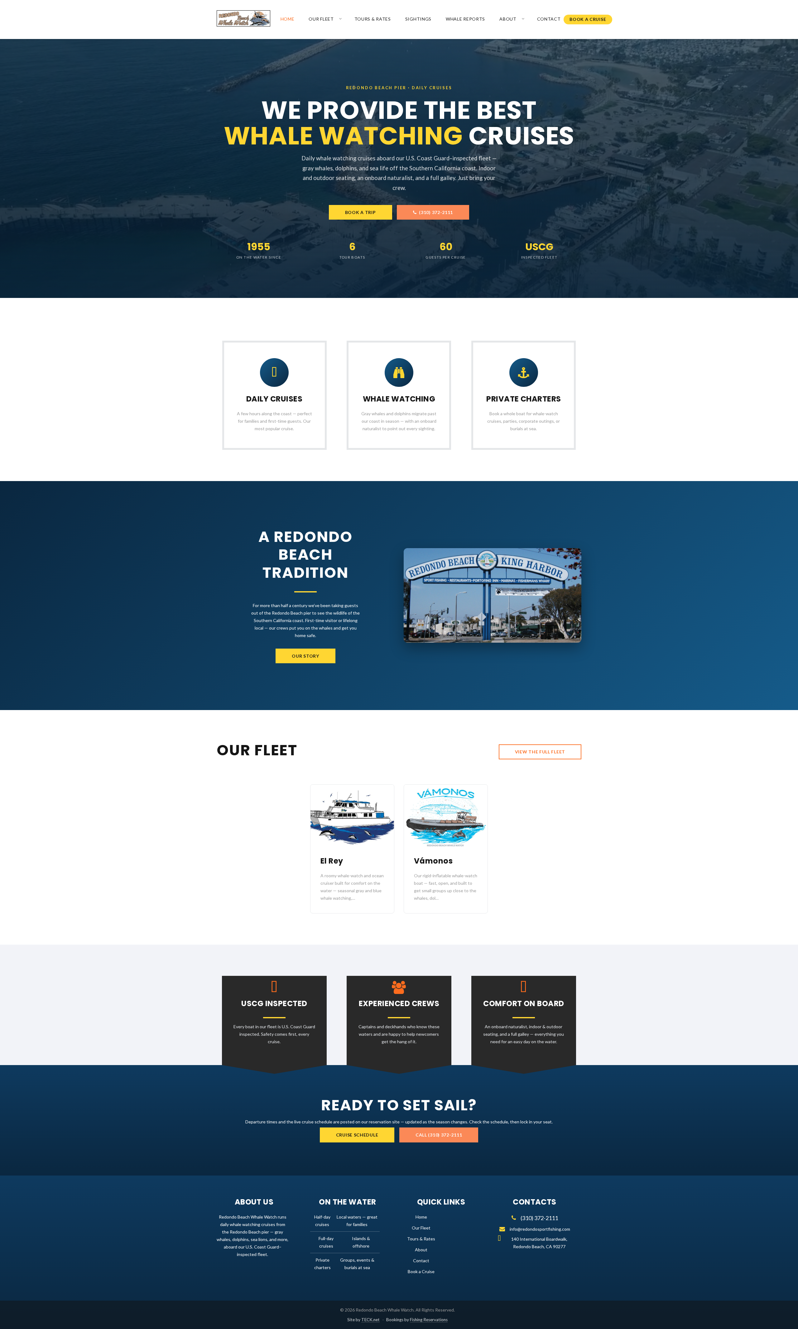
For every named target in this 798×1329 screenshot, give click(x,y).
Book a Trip (360, 212)
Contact (549, 19)
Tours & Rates (372, 19)
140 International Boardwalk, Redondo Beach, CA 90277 (539, 1242)
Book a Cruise (588, 19)
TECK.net (370, 1319)
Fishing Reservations (429, 1319)
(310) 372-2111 (435, 212)
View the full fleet (540, 751)
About (508, 19)
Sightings (418, 19)
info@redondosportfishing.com (540, 1229)
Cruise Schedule (357, 1134)
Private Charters (523, 399)
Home (288, 19)
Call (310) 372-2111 (439, 1134)
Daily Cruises (274, 399)
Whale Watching (399, 399)
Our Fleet (321, 19)
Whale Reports (465, 19)
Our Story (305, 656)
